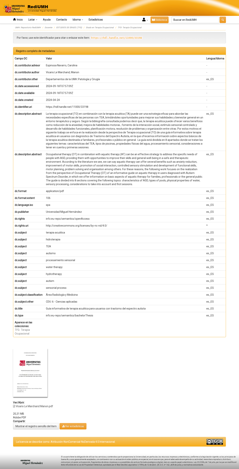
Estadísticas (96, 19)
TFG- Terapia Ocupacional (130, 27)
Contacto (61, 19)
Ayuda (47, 19)
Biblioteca (161, 19)
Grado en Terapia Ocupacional (100, 27)
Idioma (77, 19)
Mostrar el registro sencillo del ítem (36, 426)
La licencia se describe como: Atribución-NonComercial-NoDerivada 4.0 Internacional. (65, 441)
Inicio (19, 19)
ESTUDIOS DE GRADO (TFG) (69, 27)
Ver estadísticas (74, 426)
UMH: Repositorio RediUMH (28, 27)
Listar (31, 19)
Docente (48, 27)
